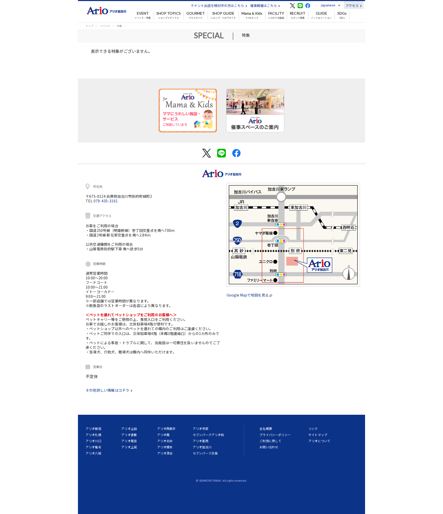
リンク (313, 428)
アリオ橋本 (165, 447)
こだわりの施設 (276, 15)
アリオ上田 (129, 428)
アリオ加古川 (202, 447)
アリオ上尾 (129, 447)
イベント (105, 26)
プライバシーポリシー (275, 434)
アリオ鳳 (163, 434)
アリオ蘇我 (93, 428)
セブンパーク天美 (205, 453)
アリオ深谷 (165, 453)
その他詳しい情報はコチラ (108, 390)
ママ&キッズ (251, 15)
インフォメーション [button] (321, 15)
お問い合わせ (268, 447)
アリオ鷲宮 (129, 441)
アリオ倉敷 (129, 434)
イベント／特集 (143, 15)
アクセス (352, 5)
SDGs (342, 15)
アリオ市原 (200, 428)
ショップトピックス (168, 15)
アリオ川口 (93, 441)
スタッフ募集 (297, 15)
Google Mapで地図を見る (248, 295)
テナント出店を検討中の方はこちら (218, 5)
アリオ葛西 (200, 441)
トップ (89, 26)
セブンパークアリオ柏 (208, 434)
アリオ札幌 (93, 434)
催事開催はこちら (264, 5)
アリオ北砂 (165, 441)
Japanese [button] (327, 5)
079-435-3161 (106, 200)
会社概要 (265, 428)
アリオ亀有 (93, 447)
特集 (119, 26)
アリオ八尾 (93, 453)
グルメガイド (195, 15)
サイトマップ (317, 434)
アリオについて (319, 441)
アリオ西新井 (166, 428)
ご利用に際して (270, 441)
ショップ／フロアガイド (223, 15)
